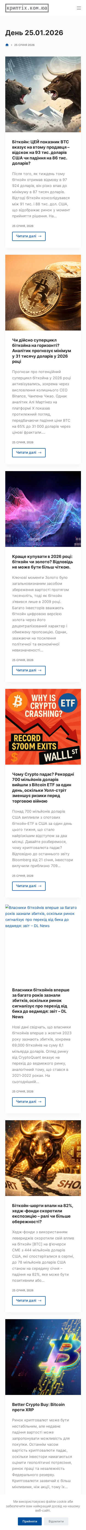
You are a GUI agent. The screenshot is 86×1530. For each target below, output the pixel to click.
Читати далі (31, 237)
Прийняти (29, 1521)
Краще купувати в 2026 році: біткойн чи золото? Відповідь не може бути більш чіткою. (42, 562)
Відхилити (56, 1521)
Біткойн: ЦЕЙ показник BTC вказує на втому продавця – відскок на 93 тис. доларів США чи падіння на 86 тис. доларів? (40, 152)
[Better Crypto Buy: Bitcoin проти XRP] (43, 1357)
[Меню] (79, 8)
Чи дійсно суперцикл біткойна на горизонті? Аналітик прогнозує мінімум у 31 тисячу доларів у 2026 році (41, 351)
